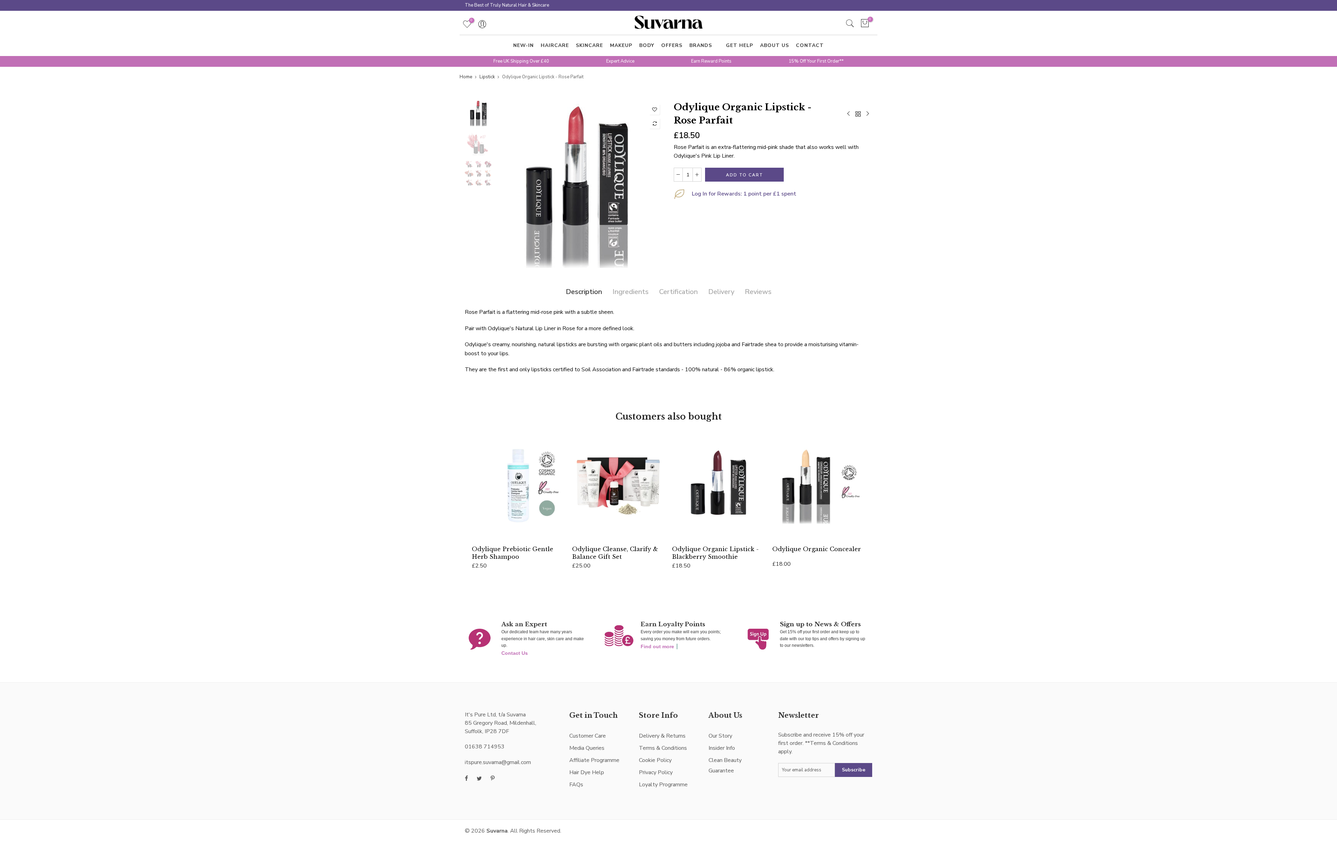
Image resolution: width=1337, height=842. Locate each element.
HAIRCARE (555, 45)
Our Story (720, 736)
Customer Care (587, 736)
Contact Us (514, 653)
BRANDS (700, 45)
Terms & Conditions (663, 748)
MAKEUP (621, 45)
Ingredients (630, 291)
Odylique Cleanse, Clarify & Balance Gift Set (615, 553)
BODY (646, 45)
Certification (678, 291)
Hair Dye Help (586, 772)
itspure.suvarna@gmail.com (498, 762)
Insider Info (722, 748)
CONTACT (810, 45)
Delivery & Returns (662, 736)
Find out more (657, 646)
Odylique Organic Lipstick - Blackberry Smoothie (715, 553)
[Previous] (507, 184)
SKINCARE (589, 45)
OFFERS (671, 45)
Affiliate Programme (594, 760)
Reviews (758, 291)
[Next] (652, 184)
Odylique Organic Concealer (816, 549)
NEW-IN (523, 45)
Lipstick (487, 77)
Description (584, 291)
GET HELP (739, 45)
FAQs (576, 784)
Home (466, 77)
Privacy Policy (656, 772)
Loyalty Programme (663, 784)
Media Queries (586, 748)
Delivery (721, 291)
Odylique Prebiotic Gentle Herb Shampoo (512, 553)
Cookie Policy (655, 760)
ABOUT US (774, 45)
